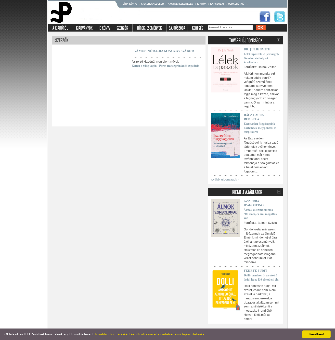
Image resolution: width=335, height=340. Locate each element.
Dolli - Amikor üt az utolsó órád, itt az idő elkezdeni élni (261, 277)
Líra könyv (130, 4)
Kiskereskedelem (152, 4)
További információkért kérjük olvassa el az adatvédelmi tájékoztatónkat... (151, 334)
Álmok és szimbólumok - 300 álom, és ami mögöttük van (260, 214)
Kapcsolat (217, 4)
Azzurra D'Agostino (254, 202)
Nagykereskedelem (180, 4)
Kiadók (201, 4)
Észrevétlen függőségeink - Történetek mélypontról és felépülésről (260, 128)
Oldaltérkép (236, 4)
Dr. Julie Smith (257, 49)
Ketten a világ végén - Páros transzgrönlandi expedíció (165, 66)
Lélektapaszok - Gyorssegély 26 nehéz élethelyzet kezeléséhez (261, 58)
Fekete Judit (255, 270)
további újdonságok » (225, 179)
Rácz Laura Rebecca (254, 116)
